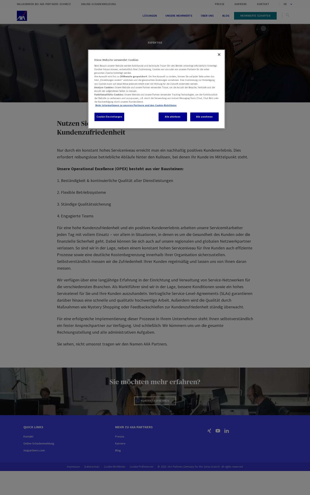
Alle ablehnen (172, 116)
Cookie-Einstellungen (109, 116)
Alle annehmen (204, 116)
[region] (156, 89)
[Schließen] (219, 54)
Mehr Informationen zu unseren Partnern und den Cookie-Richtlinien (136, 105)
